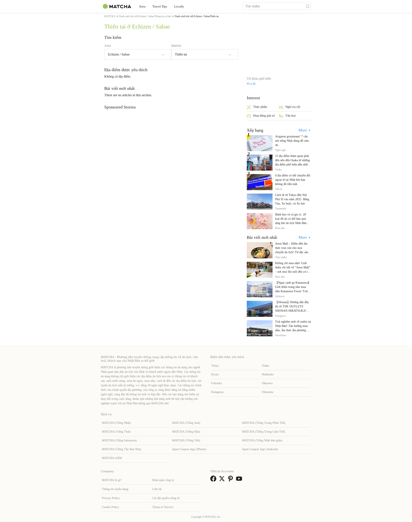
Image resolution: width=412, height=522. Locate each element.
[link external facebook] (214, 480)
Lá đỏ (252, 83)
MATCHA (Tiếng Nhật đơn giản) (262, 440)
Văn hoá (290, 115)
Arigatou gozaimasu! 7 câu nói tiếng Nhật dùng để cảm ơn (292, 141)
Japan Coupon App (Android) (260, 449)
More (303, 130)
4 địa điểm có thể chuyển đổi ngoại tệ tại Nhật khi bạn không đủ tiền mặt (292, 180)
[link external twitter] (223, 480)
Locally (179, 6)
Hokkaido (268, 374)
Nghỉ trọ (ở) (292, 106)
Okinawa (267, 383)
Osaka (265, 365)
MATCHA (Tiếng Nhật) (116, 422)
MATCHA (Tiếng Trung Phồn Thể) (263, 422)
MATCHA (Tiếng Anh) (186, 422)
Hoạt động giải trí (264, 115)
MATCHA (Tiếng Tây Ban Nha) (121, 449)
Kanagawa (217, 392)
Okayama (267, 392)
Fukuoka (216, 383)
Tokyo (215, 365)
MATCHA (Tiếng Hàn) (186, 431)
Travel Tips (159, 6)
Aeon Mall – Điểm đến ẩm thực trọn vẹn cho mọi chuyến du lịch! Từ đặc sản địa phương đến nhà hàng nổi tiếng (293, 252)
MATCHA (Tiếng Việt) (186, 440)
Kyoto (215, 374)
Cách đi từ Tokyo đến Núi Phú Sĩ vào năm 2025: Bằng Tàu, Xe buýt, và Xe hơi (292, 199)
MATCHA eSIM (112, 458)
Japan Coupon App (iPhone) (189, 449)
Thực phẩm (260, 106)
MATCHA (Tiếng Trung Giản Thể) (263, 431)
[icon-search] (307, 6)
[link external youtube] (240, 480)
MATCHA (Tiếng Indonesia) (119, 440)
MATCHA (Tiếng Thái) (116, 431)
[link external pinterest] (231, 480)
